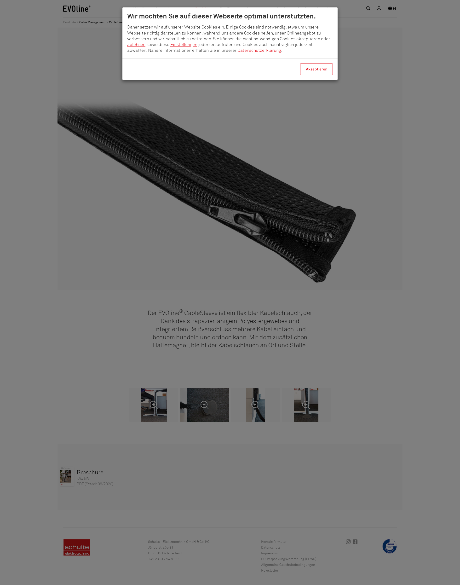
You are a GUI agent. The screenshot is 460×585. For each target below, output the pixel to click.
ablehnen (136, 45)
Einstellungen (183, 45)
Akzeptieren (316, 69)
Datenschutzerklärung (259, 50)
